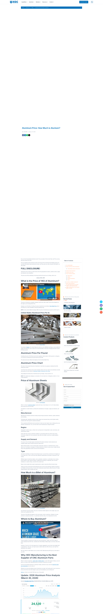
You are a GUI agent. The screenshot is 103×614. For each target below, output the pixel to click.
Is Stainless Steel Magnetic (69, 302)
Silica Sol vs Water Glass (69, 319)
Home (23, 7)
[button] (92, 2)
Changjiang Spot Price (29, 581)
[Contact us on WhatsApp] (101, 308)
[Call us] (101, 312)
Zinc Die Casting (67, 310)
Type (69, 279)
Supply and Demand (71, 278)
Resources (28, 7)
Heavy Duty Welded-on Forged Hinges (72, 345)
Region (69, 277)
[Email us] (101, 305)
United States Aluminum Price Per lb (74, 268)
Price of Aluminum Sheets (70, 273)
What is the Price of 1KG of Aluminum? (72, 266)
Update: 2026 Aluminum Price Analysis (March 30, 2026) (72, 288)
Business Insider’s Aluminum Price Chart (42, 371)
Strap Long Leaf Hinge (68, 353)
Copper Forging (67, 327)
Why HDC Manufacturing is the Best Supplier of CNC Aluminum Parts (72, 285)
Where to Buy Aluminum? (70, 283)
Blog (32, 7)
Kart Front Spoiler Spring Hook (70, 362)
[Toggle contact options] (101, 301)
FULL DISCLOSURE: (69, 265)
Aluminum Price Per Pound (70, 270)
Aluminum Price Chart (69, 272)
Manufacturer (70, 275)
